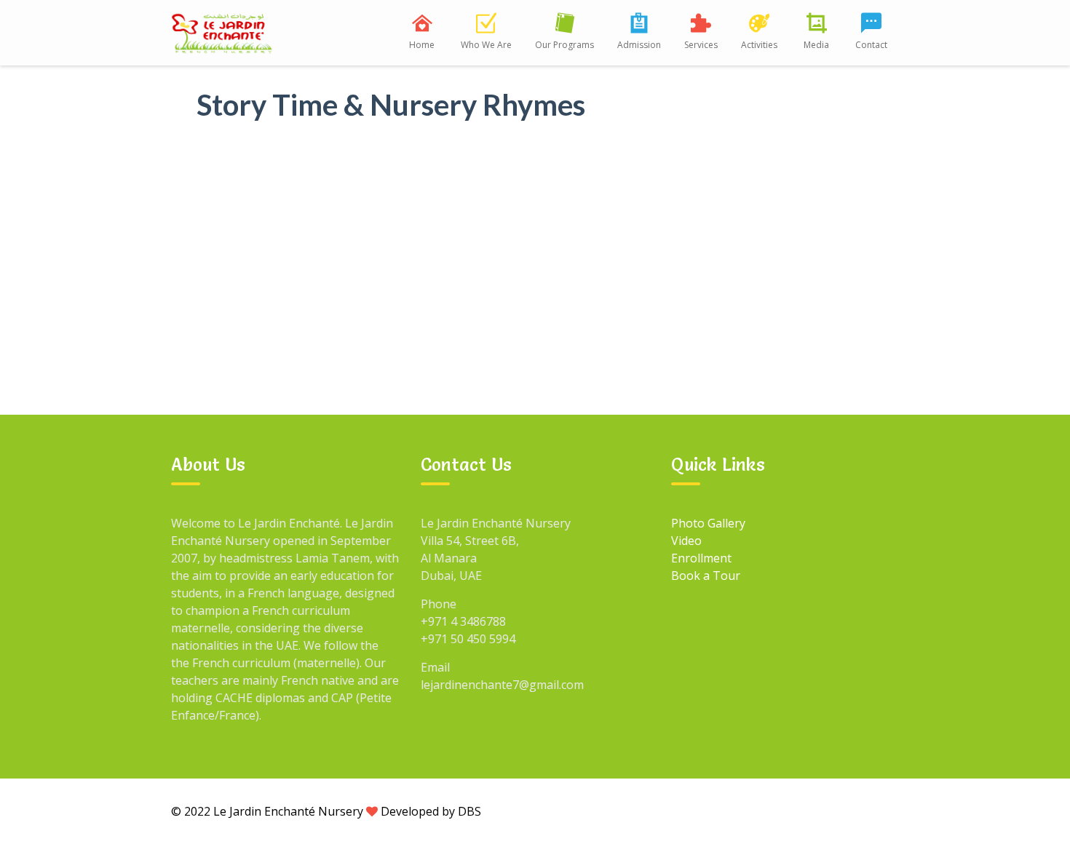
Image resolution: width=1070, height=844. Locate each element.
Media (816, 45)
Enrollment (701, 558)
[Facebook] (750, 811)
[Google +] (783, 811)
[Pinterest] (884, 811)
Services (701, 45)
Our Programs (564, 45)
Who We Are (486, 45)
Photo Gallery (708, 523)
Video (686, 541)
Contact (871, 45)
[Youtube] (850, 811)
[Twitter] (817, 811)
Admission (639, 45)
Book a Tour (705, 576)
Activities (759, 45)
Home (422, 45)
